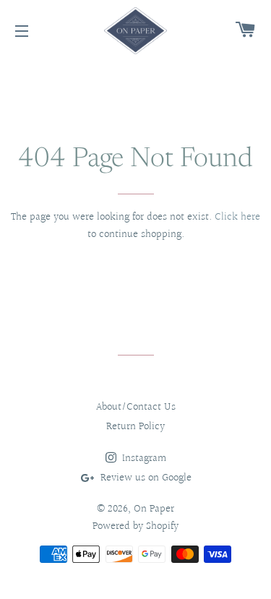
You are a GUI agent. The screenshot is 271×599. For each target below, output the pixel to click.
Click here (237, 217)
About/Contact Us (136, 407)
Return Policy (135, 426)
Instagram (142, 458)
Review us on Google (145, 478)
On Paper (154, 509)
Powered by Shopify (135, 526)
